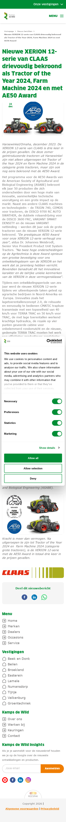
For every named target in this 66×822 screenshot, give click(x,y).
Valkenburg (17, 698)
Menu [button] (53, 16)
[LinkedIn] (20, 780)
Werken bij (16, 724)
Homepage (9, 31)
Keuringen (16, 730)
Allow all (33, 458)
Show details (47, 447)
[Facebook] (12, 780)
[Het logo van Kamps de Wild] (9, 16)
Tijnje (12, 692)
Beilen (12, 664)
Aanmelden (52, 768)
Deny (33, 478)
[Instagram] (28, 780)
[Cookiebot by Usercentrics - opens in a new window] (47, 341)
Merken (14, 626)
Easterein (15, 675)
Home (12, 620)
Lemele (13, 681)
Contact (14, 736)
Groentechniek (19, 703)
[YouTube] (5, 780)
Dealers (14, 632)
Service (14, 643)
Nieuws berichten (24, 31)
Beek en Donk (19, 658)
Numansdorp (18, 686)
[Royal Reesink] (33, 792)
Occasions (15, 637)
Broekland (16, 670)
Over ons (15, 719)
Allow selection (33, 468)
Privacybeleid (50, 809)
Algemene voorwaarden (21, 809)
